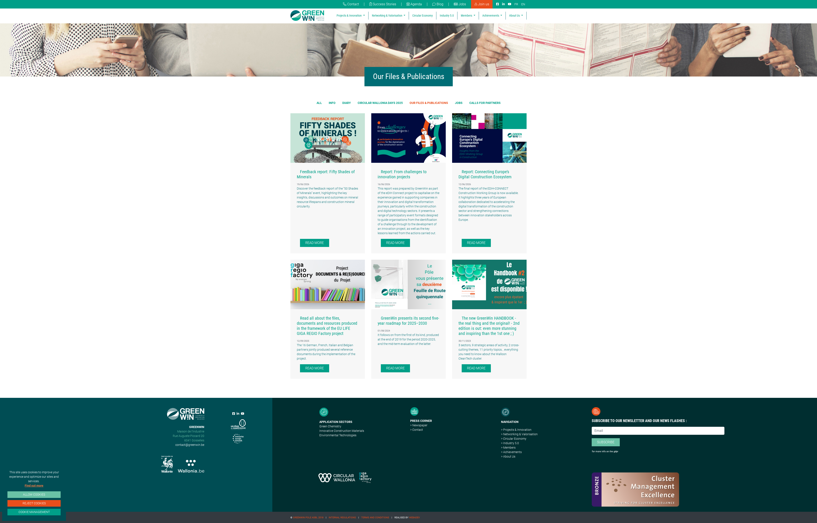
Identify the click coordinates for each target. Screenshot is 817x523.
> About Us (508, 456)
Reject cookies (34, 503)
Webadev (414, 517)
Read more (314, 243)
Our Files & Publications (429, 103)
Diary (346, 103)
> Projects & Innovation (516, 429)
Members (467, 15)
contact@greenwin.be (189, 444)
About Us (514, 15)
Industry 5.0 (447, 15)
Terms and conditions (375, 517)
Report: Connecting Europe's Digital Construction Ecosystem (484, 174)
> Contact (416, 429)
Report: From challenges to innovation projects (402, 174)
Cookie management (34, 512)
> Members (508, 447)
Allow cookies (34, 494)
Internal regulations (342, 517)
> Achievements (511, 452)
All (319, 103)
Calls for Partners (485, 103)
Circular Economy (422, 15)
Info (332, 103)
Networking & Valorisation (387, 15)
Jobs (459, 103)
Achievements (491, 15)
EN (523, 4)
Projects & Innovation (349, 15)
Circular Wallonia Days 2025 (380, 103)
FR (516, 4)
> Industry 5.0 (510, 443)
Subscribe (605, 442)
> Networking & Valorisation (519, 434)
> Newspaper (418, 425)
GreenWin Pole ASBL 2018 (308, 517)
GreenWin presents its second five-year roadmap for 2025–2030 (408, 321)
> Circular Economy (513, 438)
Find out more (34, 485)
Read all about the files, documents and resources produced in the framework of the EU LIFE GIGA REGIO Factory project (327, 326)
